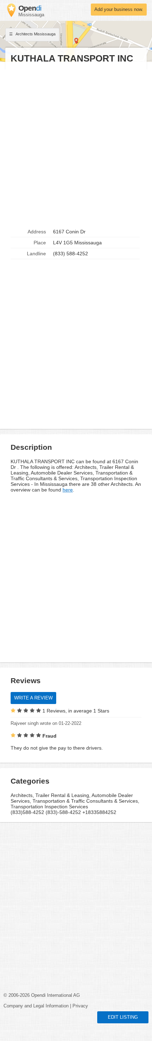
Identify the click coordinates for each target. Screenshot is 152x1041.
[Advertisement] (76, 145)
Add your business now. (118, 9)
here (68, 490)
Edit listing (123, 1017)
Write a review (33, 698)
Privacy (80, 1006)
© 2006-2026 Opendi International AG (42, 995)
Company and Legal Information (36, 1006)
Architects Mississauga (35, 34)
